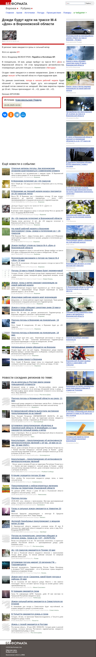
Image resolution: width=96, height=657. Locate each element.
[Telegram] (17, 115)
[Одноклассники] (11, 115)
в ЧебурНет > (80, 13)
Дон (59, 62)
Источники (30, 13)
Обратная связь (11, 650)
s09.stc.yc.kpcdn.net (12, 41)
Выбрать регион (11, 652)
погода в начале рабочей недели (42, 80)
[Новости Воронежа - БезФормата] (14, 3)
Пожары (67, 13)
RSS (23, 655)
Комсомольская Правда (28, 100)
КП (18, 52)
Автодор (51, 68)
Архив (19, 13)
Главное (10, 13)
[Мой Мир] (23, 115)
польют (11, 75)
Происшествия (54, 13)
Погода (40, 13)
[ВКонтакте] (5, 115)
